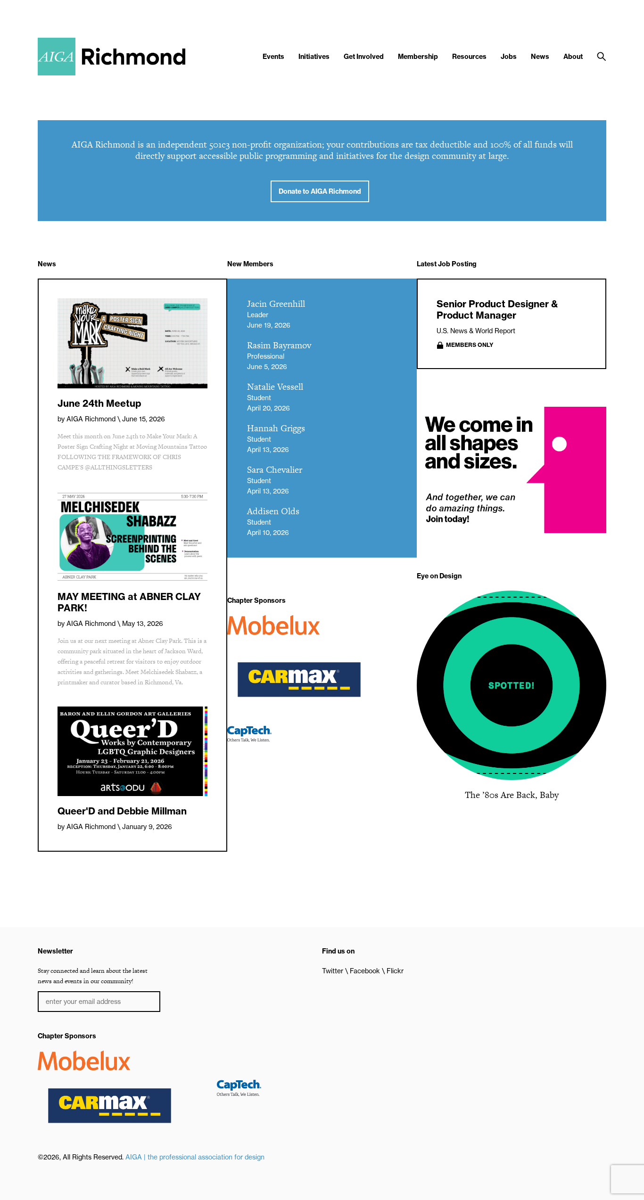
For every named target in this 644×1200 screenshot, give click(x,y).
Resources (469, 56)
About (573, 56)
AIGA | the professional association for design (194, 1157)
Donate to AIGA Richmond (320, 191)
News (540, 56)
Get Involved (364, 56)
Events (273, 56)
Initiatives (314, 56)
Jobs (509, 56)
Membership (418, 56)
